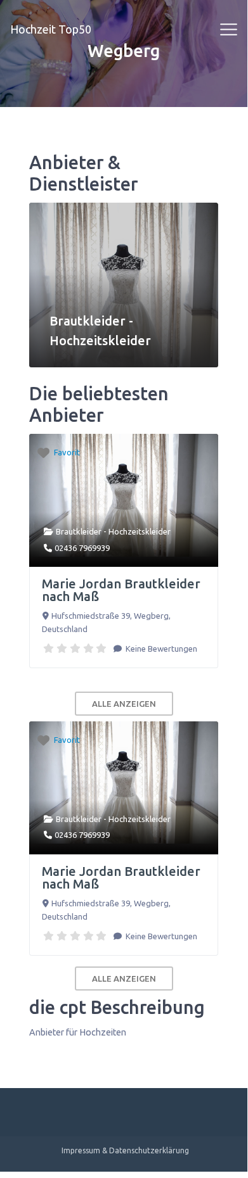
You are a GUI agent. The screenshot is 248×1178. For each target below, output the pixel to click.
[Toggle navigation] (229, 29)
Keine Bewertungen (160, 648)
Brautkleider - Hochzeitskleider (113, 531)
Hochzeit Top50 (50, 29)
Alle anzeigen (124, 703)
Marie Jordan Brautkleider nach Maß (121, 590)
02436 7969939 (82, 547)
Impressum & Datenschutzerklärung (125, 1150)
